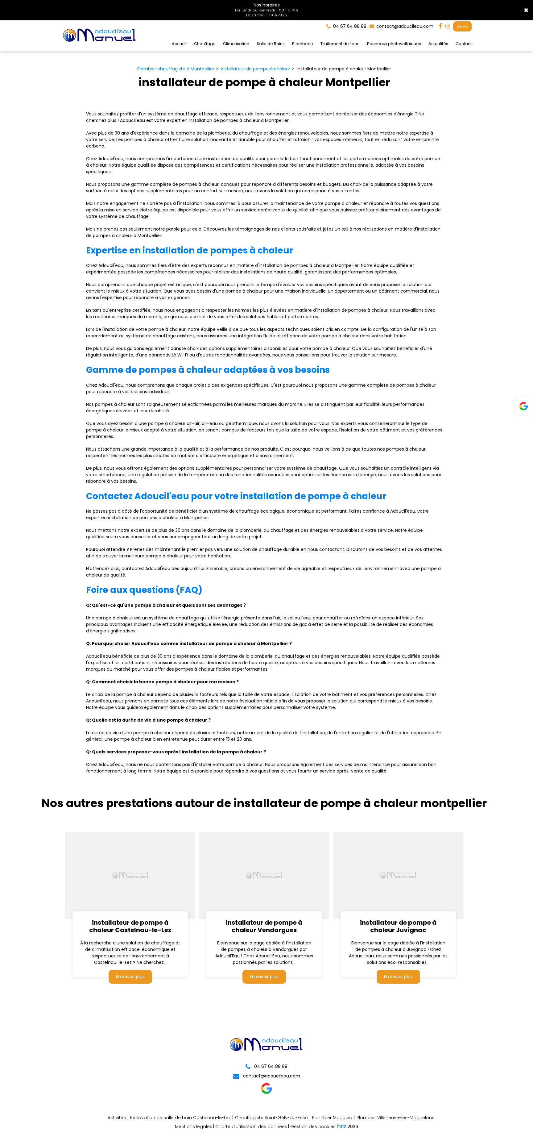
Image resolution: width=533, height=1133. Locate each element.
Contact (464, 44)
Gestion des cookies (313, 1126)
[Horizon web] (341, 1126)
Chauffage (205, 44)
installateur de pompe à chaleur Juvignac (398, 926)
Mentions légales (193, 1126)
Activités (117, 1117)
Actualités (438, 44)
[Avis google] (266, 1092)
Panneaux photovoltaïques (394, 44)
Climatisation (236, 44)
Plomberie (302, 44)
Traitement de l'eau (340, 44)
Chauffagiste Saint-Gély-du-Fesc (271, 1117)
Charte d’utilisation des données (251, 1126)
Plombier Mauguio (332, 1117)
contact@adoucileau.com (404, 26)
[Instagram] (447, 26)
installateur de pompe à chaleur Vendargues (264, 926)
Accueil (179, 44)
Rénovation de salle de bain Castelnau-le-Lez (180, 1117)
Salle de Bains (271, 44)
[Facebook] (440, 26)
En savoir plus (130, 977)
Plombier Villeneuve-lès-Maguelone (396, 1117)
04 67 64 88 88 (270, 1066)
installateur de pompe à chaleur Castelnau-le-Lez (130, 926)
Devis (462, 26)
